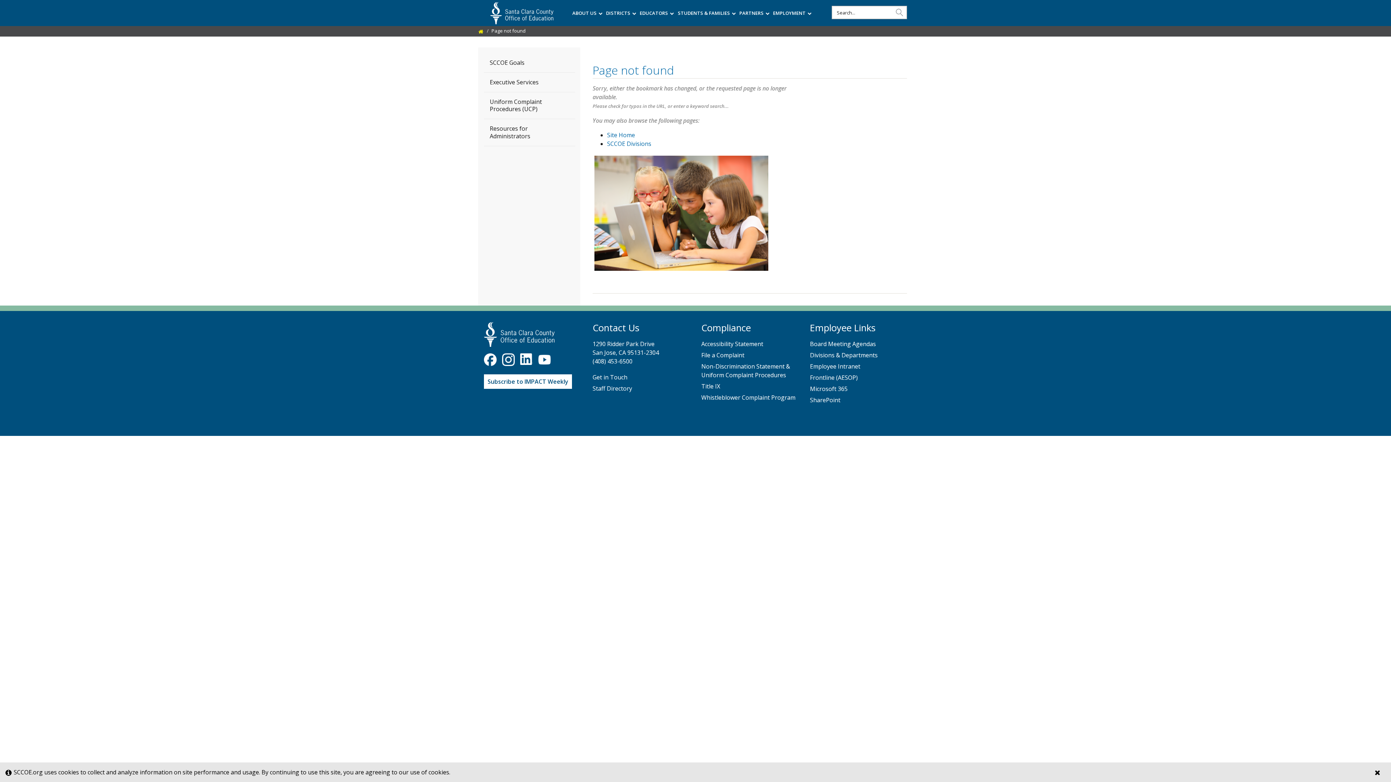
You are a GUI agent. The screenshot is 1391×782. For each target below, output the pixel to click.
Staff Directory (612, 388)
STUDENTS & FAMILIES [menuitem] (704, 13)
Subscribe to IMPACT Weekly (528, 382)
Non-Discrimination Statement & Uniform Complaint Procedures (745, 370)
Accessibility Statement (732, 344)
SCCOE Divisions (629, 144)
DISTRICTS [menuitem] (618, 13)
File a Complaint (722, 355)
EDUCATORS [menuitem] (654, 13)
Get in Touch (610, 377)
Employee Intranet (835, 366)
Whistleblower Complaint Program (748, 397)
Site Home (621, 135)
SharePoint (825, 400)
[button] (899, 12)
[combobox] (869, 12)
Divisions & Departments (844, 355)
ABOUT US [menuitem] (584, 13)
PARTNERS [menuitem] (751, 13)
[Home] (481, 31)
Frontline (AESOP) (834, 378)
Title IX (710, 386)
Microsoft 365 (829, 389)
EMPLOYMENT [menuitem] (789, 13)
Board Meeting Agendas (843, 344)
